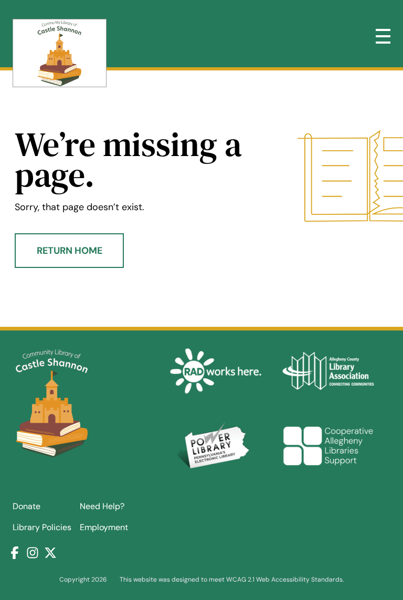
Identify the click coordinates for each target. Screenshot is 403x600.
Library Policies (42, 527)
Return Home (69, 250)
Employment (104, 527)
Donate (26, 506)
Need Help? (102, 506)
